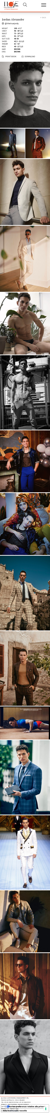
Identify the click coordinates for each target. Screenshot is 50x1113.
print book (10, 56)
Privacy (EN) (14, 1109)
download (30, 56)
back (44, 17)
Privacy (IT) (5, 1109)
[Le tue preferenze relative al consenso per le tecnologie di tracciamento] (45, 1109)
